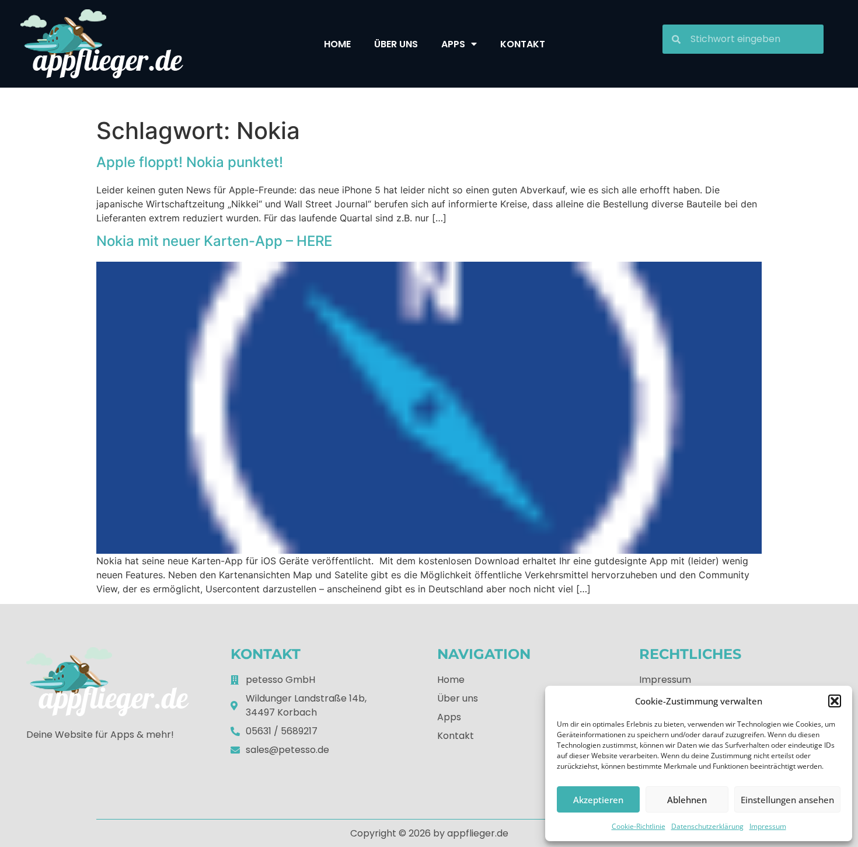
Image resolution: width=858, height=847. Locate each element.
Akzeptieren (598, 800)
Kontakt (522, 44)
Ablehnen (687, 800)
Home (337, 44)
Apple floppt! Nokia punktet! (189, 162)
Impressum (767, 826)
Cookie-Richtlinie (638, 826)
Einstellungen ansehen (787, 800)
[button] (834, 701)
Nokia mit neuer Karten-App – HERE (214, 240)
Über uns (396, 44)
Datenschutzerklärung (707, 826)
